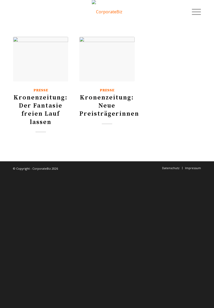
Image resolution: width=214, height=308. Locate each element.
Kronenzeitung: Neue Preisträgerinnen (109, 106)
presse (40, 90)
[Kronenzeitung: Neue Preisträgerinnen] (106, 59)
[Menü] (194, 11)
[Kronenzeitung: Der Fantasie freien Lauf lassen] (40, 59)
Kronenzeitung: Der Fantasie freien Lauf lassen (41, 110)
